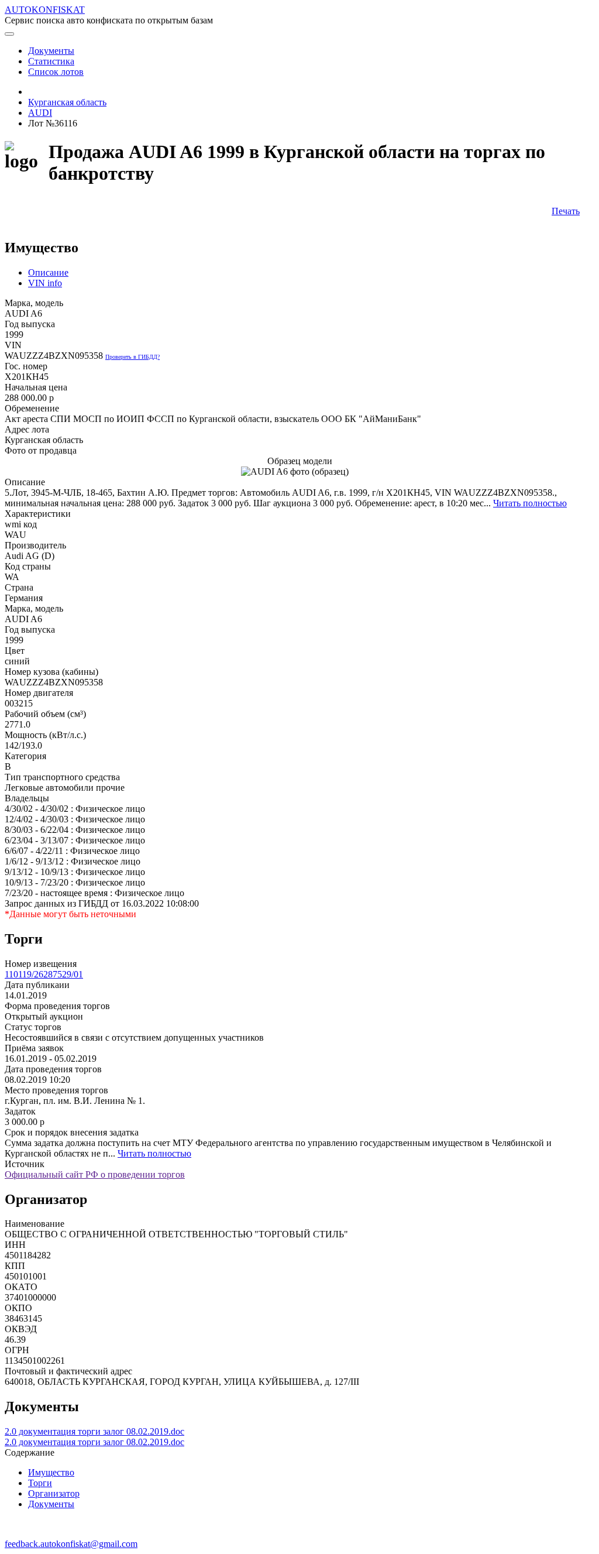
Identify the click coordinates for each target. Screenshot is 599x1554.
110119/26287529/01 (44, 974)
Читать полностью (530, 503)
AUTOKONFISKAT (45, 10)
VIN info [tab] (45, 283)
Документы (51, 1504)
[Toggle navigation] (9, 34)
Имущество (51, 1472)
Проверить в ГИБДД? (132, 357)
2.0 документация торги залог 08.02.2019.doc (94, 1431)
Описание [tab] (48, 272)
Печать (566, 211)
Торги (40, 1483)
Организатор (54, 1493)
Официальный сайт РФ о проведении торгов (95, 1174)
